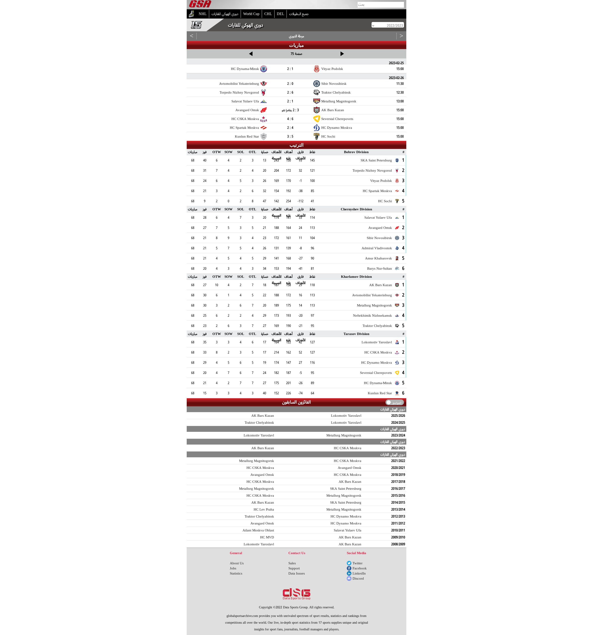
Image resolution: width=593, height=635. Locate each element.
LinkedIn (359, 573)
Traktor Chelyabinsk (259, 422)
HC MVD (267, 537)
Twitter (358, 563)
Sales (292, 563)
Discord (358, 578)
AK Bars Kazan (262, 415)
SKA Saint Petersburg (345, 488)
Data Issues (296, 573)
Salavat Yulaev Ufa (347, 530)
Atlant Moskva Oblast (258, 530)
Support (294, 568)
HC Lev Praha (264, 509)
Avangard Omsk (349, 467)
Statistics (236, 573)
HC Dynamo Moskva (346, 516)
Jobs (233, 568)
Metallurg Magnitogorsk (343, 435)
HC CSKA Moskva (347, 448)
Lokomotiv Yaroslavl (346, 415)
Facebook (360, 568)
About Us (237, 563)
